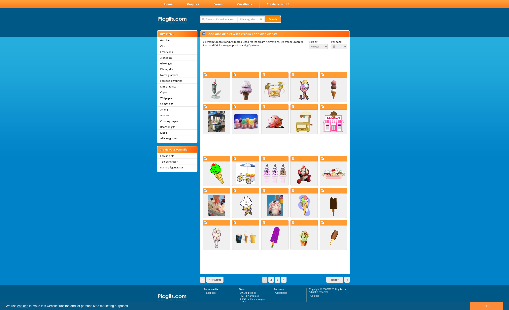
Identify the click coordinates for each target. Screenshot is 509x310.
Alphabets (166, 57)
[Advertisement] (275, 60)
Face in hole (167, 156)
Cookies (314, 295)
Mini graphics (168, 86)
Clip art (164, 92)
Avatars (164, 115)
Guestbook (244, 4)
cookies (22, 306)
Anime (164, 109)
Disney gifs (166, 69)
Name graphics (169, 75)
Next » (335, 279)
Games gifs (166, 104)
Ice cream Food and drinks (256, 34)
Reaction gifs (167, 127)
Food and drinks (219, 34)
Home (168, 4)
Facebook (210, 293)
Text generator (169, 161)
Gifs (162, 46)
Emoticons (166, 52)
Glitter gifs (166, 63)
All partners (281, 293)
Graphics (193, 4)
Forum (218, 4)
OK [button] (487, 306)
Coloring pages (169, 121)
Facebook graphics (171, 81)
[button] (130, 306)
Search (273, 19)
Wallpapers (166, 98)
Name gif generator (171, 167)
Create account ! (278, 4)
